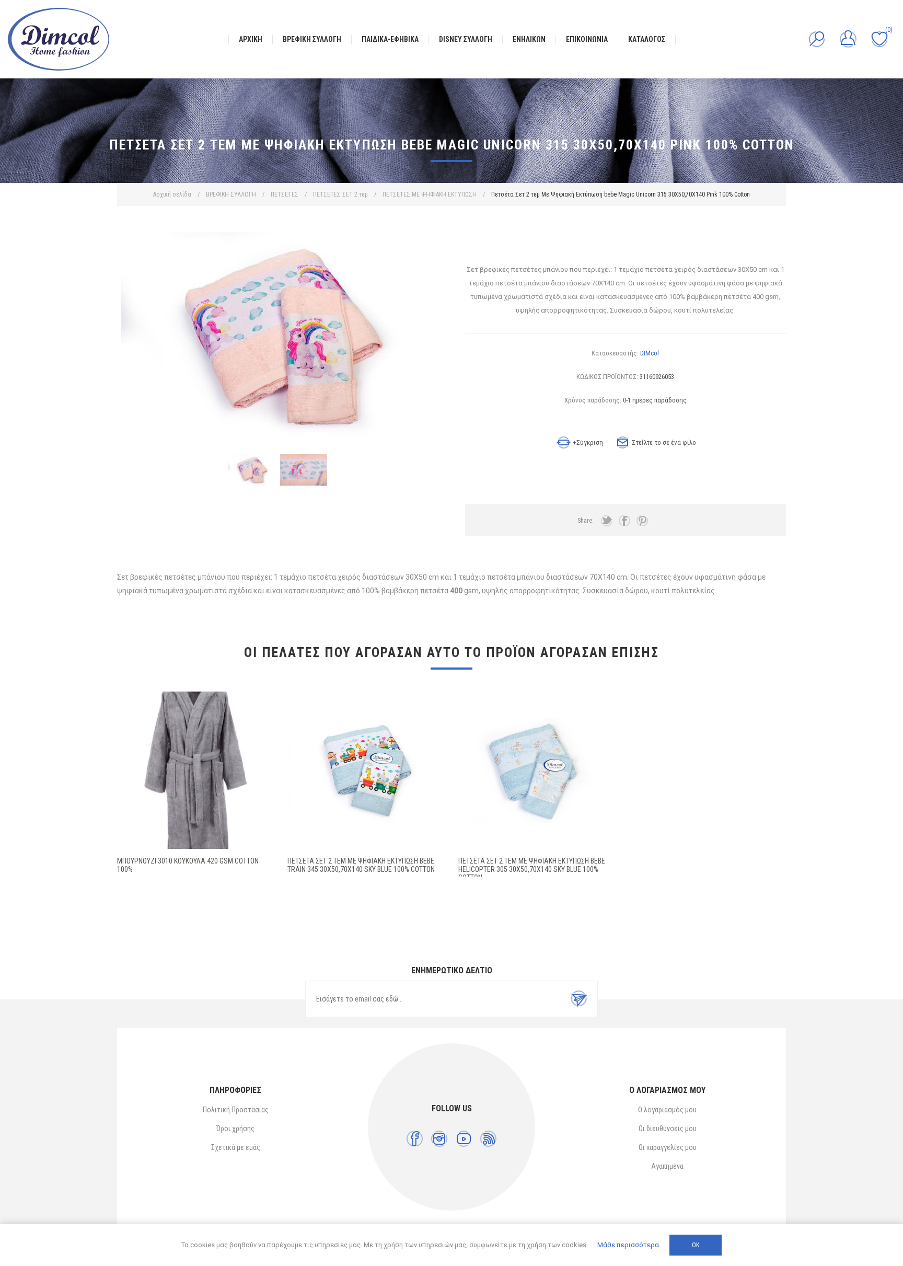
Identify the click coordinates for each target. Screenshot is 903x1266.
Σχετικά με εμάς (235, 1147)
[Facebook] (415, 1139)
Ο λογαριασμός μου (667, 1110)
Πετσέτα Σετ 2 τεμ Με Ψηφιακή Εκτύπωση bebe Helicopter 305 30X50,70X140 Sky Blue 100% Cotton (531, 869)
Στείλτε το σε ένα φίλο (664, 442)
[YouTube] (464, 1139)
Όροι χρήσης (235, 1128)
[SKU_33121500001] (195, 770)
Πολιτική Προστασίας (236, 1110)
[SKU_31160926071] (366, 770)
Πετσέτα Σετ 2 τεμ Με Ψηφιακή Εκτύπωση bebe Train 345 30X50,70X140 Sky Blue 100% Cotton (361, 865)
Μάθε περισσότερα (628, 1245)
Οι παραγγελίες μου (668, 1147)
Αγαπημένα (667, 1166)
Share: (585, 520)
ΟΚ (695, 1245)
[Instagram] (439, 1139)
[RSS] (488, 1139)
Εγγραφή (579, 999)
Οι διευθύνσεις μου (668, 1128)
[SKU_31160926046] (537, 770)
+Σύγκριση (588, 442)
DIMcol (649, 353)
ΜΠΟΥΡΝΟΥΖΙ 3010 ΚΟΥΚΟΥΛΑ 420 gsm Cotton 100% (188, 865)
